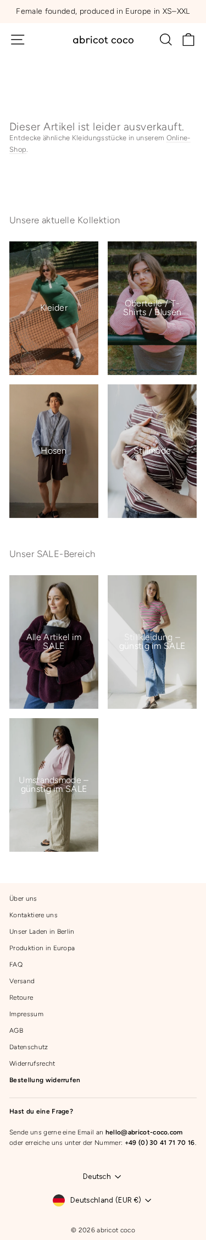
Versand (22, 981)
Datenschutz (28, 1047)
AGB (16, 1030)
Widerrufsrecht (32, 1063)
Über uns (23, 898)
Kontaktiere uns (33, 915)
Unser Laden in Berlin (42, 931)
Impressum (26, 1014)
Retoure (21, 997)
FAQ (16, 964)
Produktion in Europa (42, 948)
